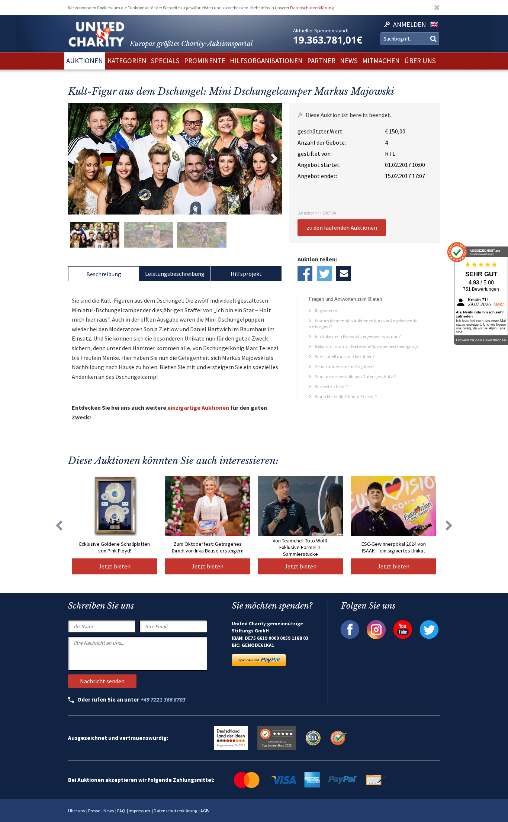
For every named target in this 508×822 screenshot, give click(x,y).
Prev (75, 159)
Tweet (324, 273)
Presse (94, 810)
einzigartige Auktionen (198, 407)
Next (274, 159)
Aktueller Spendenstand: (320, 30)
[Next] (449, 525)
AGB (204, 810)
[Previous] (58, 525)
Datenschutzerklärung (312, 7)
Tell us (343, 273)
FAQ (121, 810)
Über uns (76, 810)
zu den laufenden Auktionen (341, 227)
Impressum (139, 810)
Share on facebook (305, 273)
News (108, 810)
